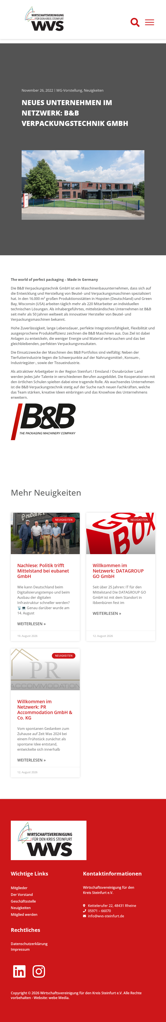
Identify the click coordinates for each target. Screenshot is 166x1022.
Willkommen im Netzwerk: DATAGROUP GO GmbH (118, 570)
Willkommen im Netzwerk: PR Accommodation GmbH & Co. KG (44, 709)
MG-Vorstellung (69, 90)
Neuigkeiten (94, 90)
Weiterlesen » (31, 623)
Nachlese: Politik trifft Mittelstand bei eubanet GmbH (43, 570)
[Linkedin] (19, 971)
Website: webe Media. (51, 997)
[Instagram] (38, 971)
